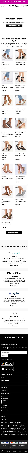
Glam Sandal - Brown (7, 178)
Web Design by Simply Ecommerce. (14, 447)
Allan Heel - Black (19, 87)
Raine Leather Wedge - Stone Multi (7, 133)
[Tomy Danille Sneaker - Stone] (7, 55)
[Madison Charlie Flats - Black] (20, 55)
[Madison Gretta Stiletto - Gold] (7, 100)
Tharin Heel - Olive (6, 224)
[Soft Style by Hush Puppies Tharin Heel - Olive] (7, 214)
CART (20, 451)
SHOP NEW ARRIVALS (14, 232)
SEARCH (25, 451)
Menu (2, 451)
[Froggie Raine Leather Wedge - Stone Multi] (7, 123)
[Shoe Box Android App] (7, 364)
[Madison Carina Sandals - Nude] (20, 169)
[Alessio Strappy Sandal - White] (7, 192)
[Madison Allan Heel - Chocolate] (7, 146)
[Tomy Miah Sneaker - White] (7, 78)
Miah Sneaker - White (7, 87)
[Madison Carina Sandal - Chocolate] (20, 123)
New (3, 50)
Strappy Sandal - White (6, 202)
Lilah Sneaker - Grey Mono (20, 202)
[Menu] (1, 6)
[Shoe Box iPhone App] (7, 370)
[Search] (4, 6)
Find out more (14, 265)
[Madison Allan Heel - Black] (20, 78)
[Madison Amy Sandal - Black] (20, 146)
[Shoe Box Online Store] (14, 6)
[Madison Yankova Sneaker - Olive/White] (20, 100)
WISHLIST (14, 451)
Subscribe (4, 355)
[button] (26, 6)
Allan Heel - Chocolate (5, 156)
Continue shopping (14, 26)
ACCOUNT (8, 451)
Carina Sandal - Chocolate (19, 133)
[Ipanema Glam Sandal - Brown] (7, 169)
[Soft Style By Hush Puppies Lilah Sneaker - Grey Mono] (20, 192)
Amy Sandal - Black (20, 155)
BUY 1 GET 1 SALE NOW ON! (14, 1)
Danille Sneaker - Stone (6, 65)
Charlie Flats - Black (20, 64)
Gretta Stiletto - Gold (6, 110)
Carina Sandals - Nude (19, 179)
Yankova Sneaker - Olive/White (20, 110)
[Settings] (21, 6)
